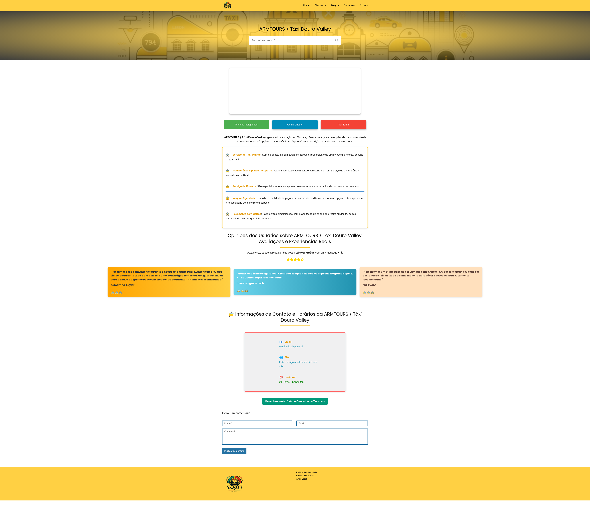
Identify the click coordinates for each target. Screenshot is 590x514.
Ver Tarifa (343, 124)
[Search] (335, 39)
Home (306, 5)
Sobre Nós (349, 5)
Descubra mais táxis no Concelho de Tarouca (295, 401)
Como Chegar (295, 124)
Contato (364, 5)
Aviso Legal (301, 479)
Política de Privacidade (306, 472)
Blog (333, 5)
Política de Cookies (305, 475)
